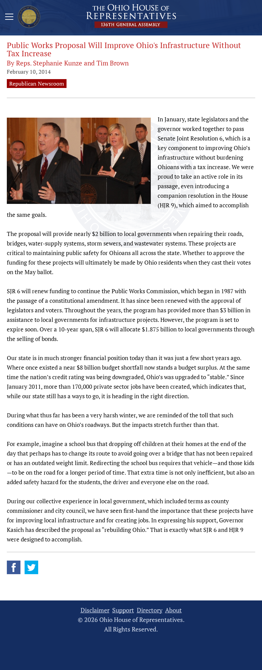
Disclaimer (95, 610)
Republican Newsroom (36, 83)
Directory (149, 610)
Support (123, 610)
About (173, 610)
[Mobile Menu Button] (9, 18)
